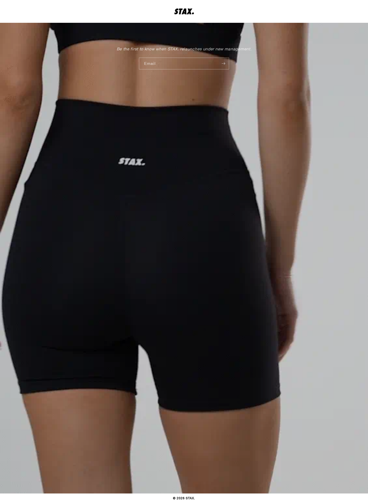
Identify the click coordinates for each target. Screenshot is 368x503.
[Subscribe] (223, 63)
